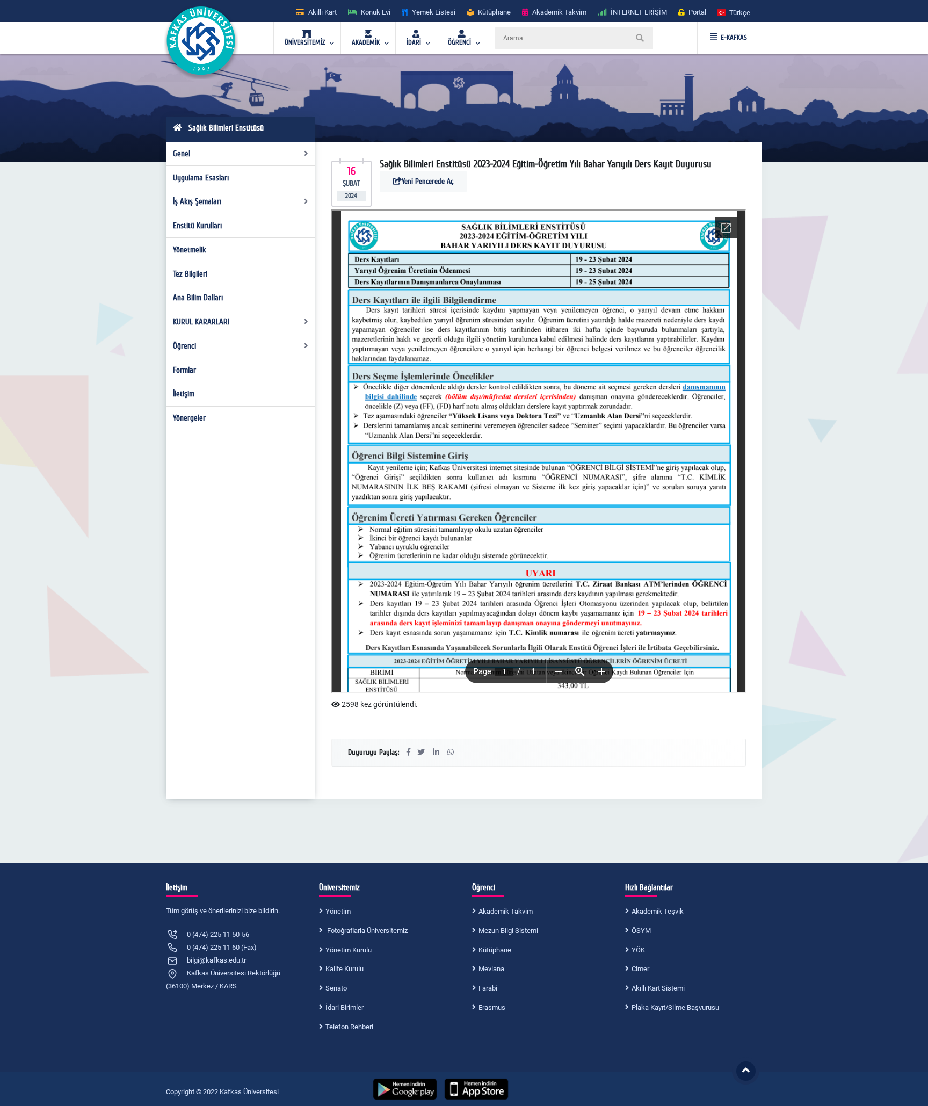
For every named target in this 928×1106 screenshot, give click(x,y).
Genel (181, 153)
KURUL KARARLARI (201, 322)
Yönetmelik (189, 250)
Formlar (184, 370)
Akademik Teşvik (658, 911)
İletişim (183, 394)
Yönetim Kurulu (348, 950)
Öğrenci (184, 346)
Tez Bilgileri (190, 274)
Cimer (640, 969)
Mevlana (491, 969)
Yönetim (338, 911)
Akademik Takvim (506, 911)
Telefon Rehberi (349, 1027)
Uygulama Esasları (201, 178)
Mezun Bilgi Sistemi (508, 931)
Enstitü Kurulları (197, 225)
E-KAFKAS (734, 37)
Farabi (488, 988)
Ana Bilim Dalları (198, 297)
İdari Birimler (344, 1007)
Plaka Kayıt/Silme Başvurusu (675, 1007)
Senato (336, 988)
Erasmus (492, 1007)
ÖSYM (641, 931)
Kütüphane (495, 950)
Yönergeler (189, 418)
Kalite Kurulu (344, 969)
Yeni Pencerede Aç (427, 181)
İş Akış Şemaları (197, 201)
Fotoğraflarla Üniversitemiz (366, 931)
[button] (734, 12)
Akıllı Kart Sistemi (658, 988)
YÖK (638, 950)
